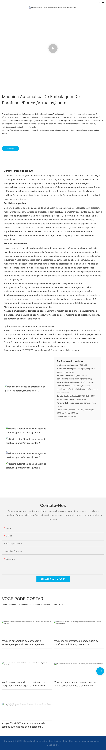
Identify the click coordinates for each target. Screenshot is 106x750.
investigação (10, 148)
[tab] (53, 164)
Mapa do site (53, 745)
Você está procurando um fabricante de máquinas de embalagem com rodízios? (23, 684)
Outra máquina (9, 604)
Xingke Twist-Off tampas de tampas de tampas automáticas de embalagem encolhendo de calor (23, 725)
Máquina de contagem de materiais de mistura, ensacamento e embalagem (75, 684)
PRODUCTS (58, 604)
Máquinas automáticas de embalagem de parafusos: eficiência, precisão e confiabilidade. (76, 643)
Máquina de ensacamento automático (34, 604)
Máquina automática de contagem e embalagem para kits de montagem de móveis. (23, 643)
